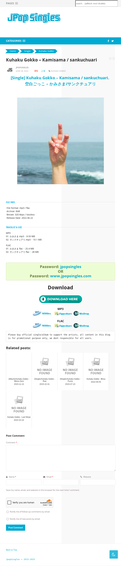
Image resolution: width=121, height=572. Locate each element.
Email (49, 476)
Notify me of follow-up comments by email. (30, 511)
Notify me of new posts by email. (25, 518)
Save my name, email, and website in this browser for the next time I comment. (43, 490)
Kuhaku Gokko (58, 71)
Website (87, 476)
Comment (11, 442)
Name (12, 476)
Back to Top (11, 549)
